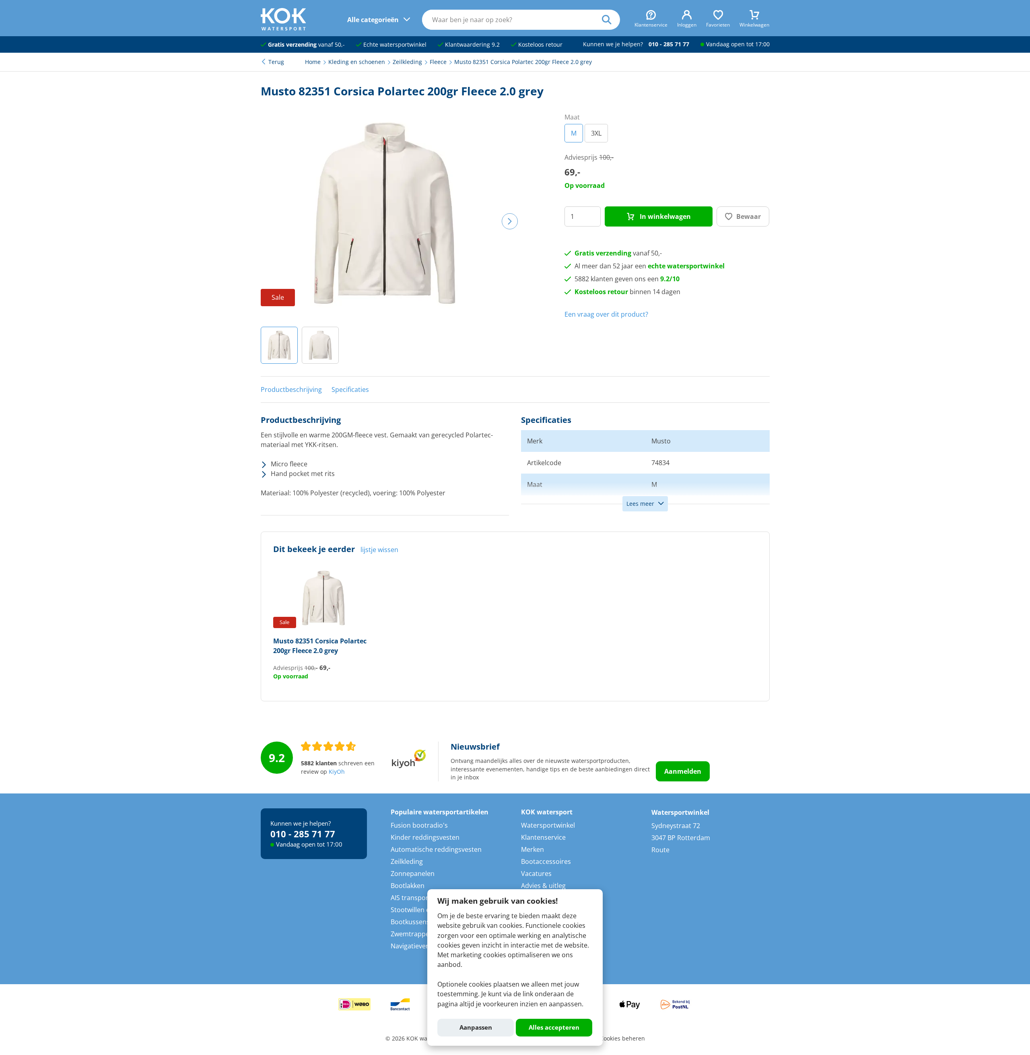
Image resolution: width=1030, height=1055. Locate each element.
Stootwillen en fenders (425, 909)
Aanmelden (682, 771)
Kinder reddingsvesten (425, 837)
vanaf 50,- (306, 44)
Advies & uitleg (543, 885)
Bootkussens (410, 921)
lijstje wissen (379, 549)
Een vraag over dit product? (606, 314)
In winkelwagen (664, 216)
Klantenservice (543, 837)
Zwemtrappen (412, 933)
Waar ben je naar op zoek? (611, 20)
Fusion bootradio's (419, 825)
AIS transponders (417, 897)
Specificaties (350, 389)
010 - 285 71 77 (669, 44)
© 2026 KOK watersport (417, 1038)
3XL (596, 133)
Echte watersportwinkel (394, 44)
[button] (279, 345)
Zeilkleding (407, 861)
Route (660, 849)
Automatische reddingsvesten (436, 849)
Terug (276, 62)
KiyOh (337, 771)
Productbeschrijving (291, 389)
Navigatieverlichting (421, 946)
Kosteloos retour (539, 44)
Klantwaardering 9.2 (471, 44)
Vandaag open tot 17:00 (738, 44)
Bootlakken (407, 885)
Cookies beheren (622, 1038)
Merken (532, 849)
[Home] (283, 28)
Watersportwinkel (548, 825)
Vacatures (536, 873)
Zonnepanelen (413, 873)
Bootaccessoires (546, 861)
